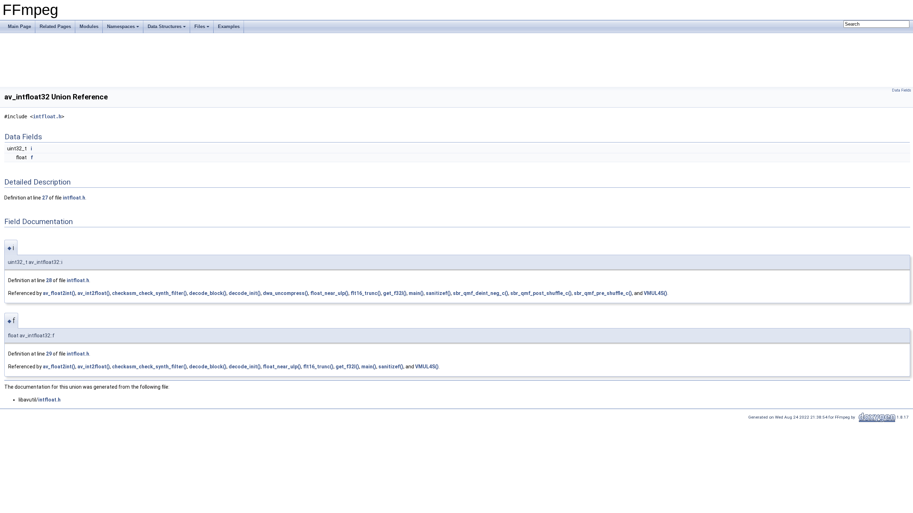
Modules (89, 26)
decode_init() (245, 293)
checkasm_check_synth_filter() (149, 293)
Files (199, 26)
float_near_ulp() (329, 293)
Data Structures (165, 26)
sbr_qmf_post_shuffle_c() (541, 293)
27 (45, 198)
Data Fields (901, 90)
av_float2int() (59, 293)
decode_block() (207, 293)
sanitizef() (438, 293)
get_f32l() (395, 293)
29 (49, 354)
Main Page (19, 26)
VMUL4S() (655, 293)
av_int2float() (93, 293)
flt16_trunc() (366, 293)
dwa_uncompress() (285, 293)
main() (416, 293)
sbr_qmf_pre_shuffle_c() (603, 293)
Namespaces (121, 26)
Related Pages (55, 26)
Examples (229, 26)
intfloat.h (47, 116)
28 (49, 280)
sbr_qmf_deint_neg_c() (480, 293)
